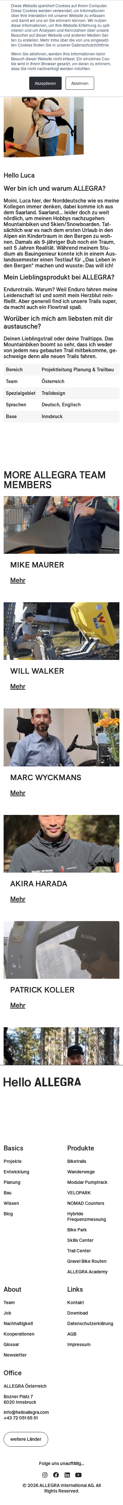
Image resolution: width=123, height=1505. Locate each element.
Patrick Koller (42, 989)
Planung (12, 1182)
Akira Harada (38, 883)
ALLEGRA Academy (87, 1272)
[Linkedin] (67, 1475)
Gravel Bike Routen (87, 1261)
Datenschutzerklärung (90, 1323)
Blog (8, 1214)
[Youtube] (78, 1475)
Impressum (79, 1344)
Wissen (11, 1203)
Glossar (11, 1344)
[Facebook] (56, 1475)
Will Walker (37, 671)
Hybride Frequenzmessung (86, 1216)
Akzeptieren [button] (45, 83)
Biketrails (76, 1161)
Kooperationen (19, 1334)
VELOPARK (79, 1193)
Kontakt (75, 1302)
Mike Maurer (37, 564)
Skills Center (80, 1240)
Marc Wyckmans (45, 777)
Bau (7, 1193)
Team (9, 1302)
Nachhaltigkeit (18, 1323)
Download (77, 1313)
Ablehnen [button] (80, 83)
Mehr (17, 580)
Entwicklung (16, 1172)
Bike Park (77, 1230)
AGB (71, 1334)
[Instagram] (45, 1475)
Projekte (13, 1161)
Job (7, 1313)
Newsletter (15, 1355)
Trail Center (79, 1251)
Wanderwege (81, 1172)
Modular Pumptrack (87, 1182)
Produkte (80, 1148)
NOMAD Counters (85, 1203)
